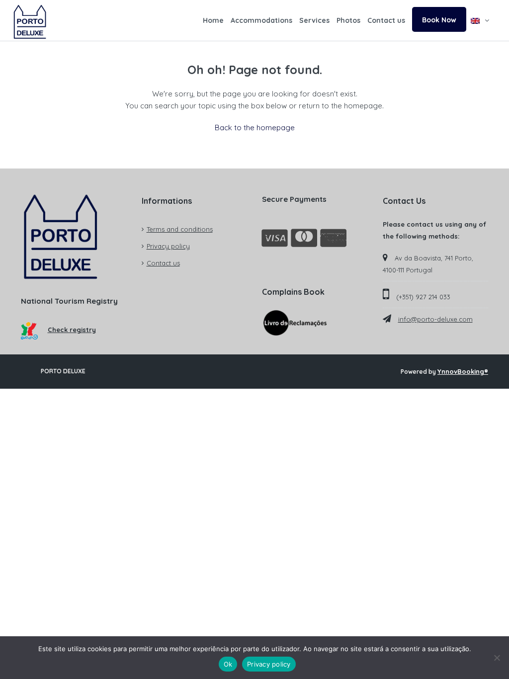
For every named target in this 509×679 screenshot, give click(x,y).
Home (213, 20)
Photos (348, 20)
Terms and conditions (180, 229)
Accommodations (261, 20)
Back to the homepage (255, 127)
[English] (480, 20)
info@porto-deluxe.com (435, 319)
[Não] (497, 658)
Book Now (439, 19)
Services (314, 20)
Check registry (72, 330)
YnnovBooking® (462, 371)
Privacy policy (168, 246)
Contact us (386, 20)
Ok (228, 664)
